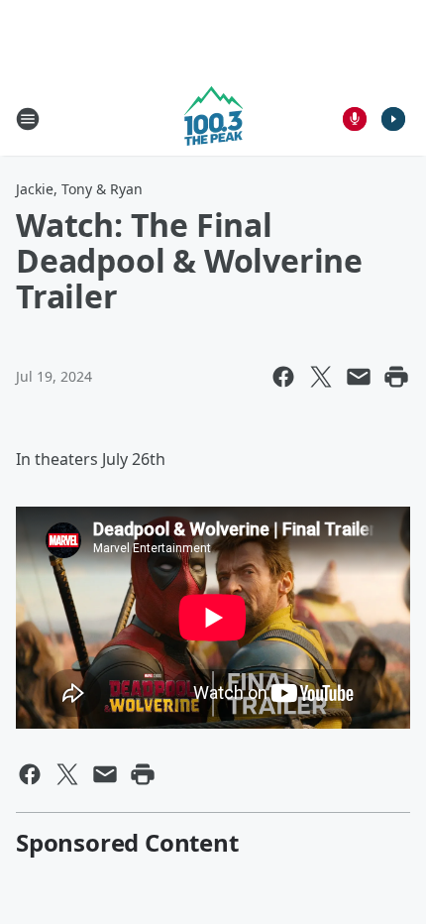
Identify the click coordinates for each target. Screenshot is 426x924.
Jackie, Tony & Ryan (79, 188)
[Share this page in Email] (359, 377)
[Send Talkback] (355, 119)
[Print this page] (396, 377)
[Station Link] (213, 118)
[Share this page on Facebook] (283, 377)
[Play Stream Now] (393, 119)
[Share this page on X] (321, 377)
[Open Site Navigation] (28, 119)
